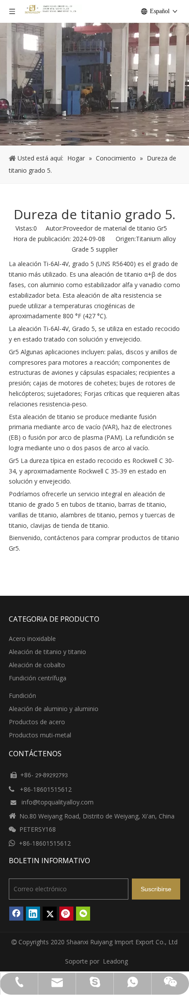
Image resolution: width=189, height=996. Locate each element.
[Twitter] (50, 914)
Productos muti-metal (40, 735)
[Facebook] (16, 914)
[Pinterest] (66, 914)
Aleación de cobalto (37, 665)
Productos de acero (37, 722)
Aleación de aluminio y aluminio (53, 708)
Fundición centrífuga (37, 678)
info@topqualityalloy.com (58, 802)
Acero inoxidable (32, 638)
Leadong (115, 961)
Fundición (22, 695)
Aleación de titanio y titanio (47, 651)
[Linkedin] (33, 914)
